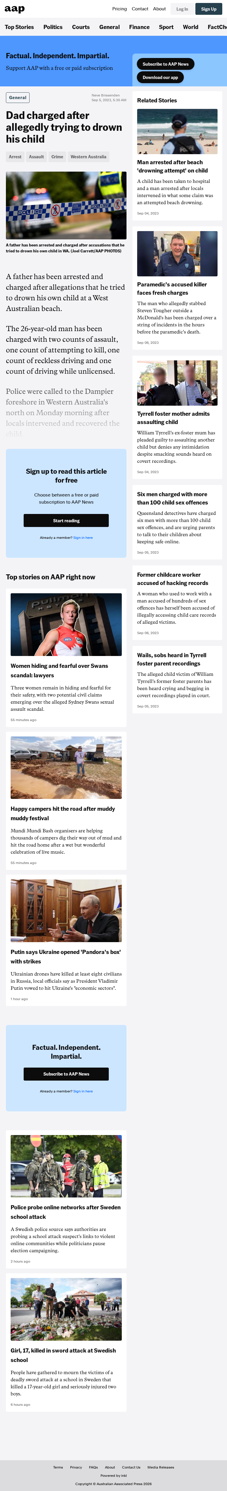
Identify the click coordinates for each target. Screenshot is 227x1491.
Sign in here (83, 538)
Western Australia (88, 156)
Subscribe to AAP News (166, 64)
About (159, 9)
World (190, 26)
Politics (53, 26)
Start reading (66, 520)
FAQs (93, 1467)
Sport (166, 26)
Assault (36, 156)
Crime (57, 156)
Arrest (15, 156)
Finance (139, 26)
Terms (58, 1467)
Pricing (119, 9)
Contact (140, 9)
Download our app (160, 77)
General (109, 26)
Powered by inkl (113, 1476)
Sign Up (208, 9)
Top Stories (19, 26)
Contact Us (131, 1467)
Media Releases (160, 1467)
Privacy (76, 1467)
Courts (81, 26)
